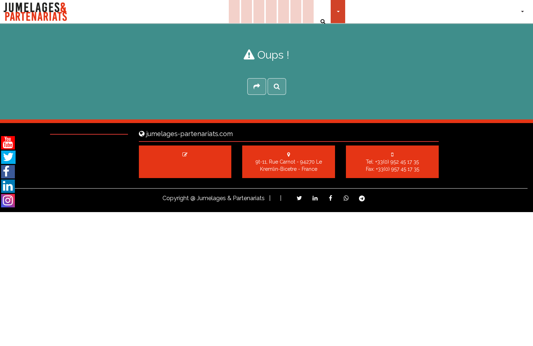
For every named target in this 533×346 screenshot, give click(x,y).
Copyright (175, 198)
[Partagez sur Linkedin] (315, 198)
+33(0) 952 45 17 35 (397, 162)
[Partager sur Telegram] (362, 198)
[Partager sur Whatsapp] (346, 198)
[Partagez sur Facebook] (330, 198)
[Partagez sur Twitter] (299, 198)
